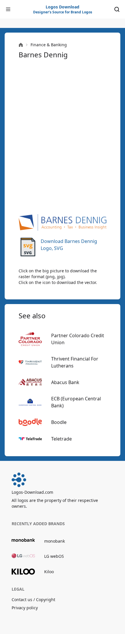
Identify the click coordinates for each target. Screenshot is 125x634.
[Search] (117, 9)
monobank (54, 541)
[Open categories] (8, 9)
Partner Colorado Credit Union (77, 339)
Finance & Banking (49, 44)
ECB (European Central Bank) (76, 402)
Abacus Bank (65, 382)
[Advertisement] (62, 135)
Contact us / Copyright (33, 599)
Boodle (59, 422)
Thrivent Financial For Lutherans (74, 362)
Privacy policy (25, 607)
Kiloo (49, 571)
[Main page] (21, 45)
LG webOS (54, 556)
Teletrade (61, 439)
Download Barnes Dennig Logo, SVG (69, 244)
